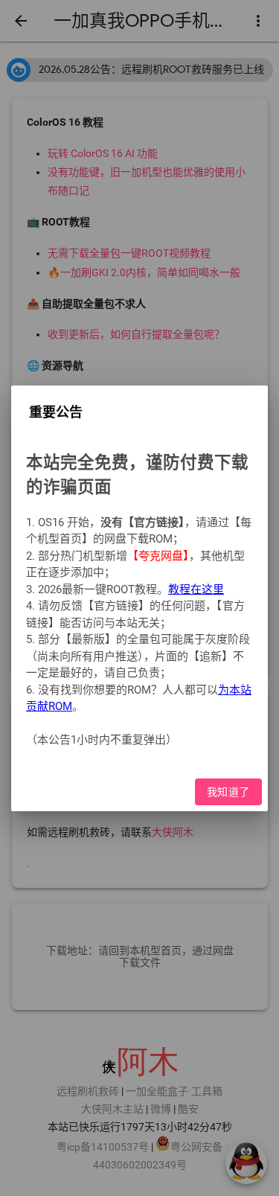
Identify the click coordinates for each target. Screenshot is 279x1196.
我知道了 (228, 791)
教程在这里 (196, 588)
